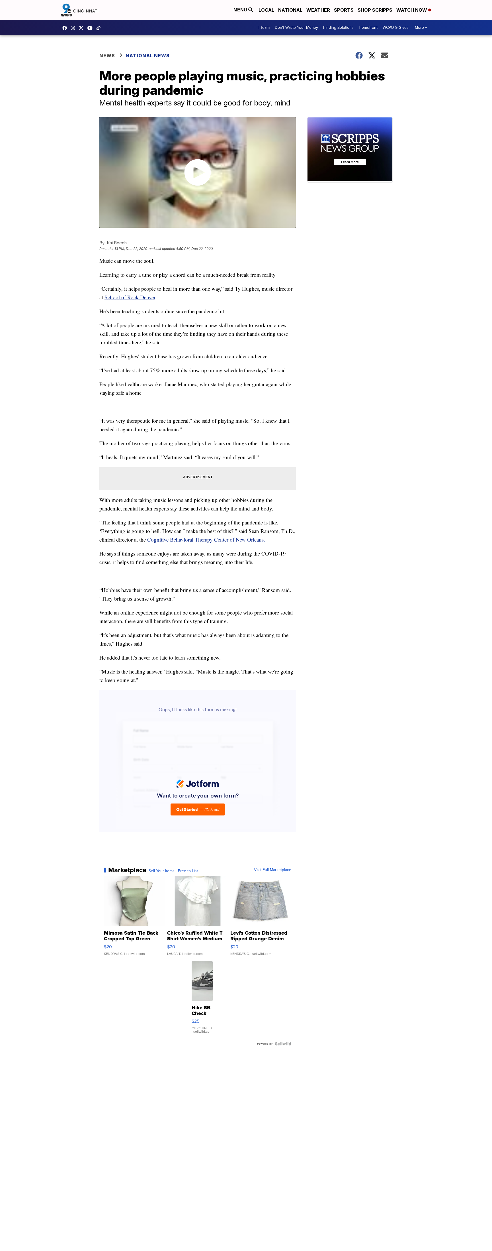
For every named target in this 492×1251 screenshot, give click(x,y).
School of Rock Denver (129, 297)
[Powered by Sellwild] (283, 1044)
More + (421, 27)
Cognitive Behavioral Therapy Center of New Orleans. (206, 539)
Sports (344, 10)
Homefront (368, 27)
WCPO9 (66, 28)
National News (148, 55)
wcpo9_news (74, 28)
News (107, 55)
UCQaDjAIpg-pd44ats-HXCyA (91, 28)
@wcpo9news (100, 28)
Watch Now (412, 10)
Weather (318, 10)
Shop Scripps (375, 10)
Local (266, 10)
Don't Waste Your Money (296, 27)
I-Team (264, 27)
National (290, 10)
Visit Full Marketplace (272, 870)
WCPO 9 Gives (396, 27)
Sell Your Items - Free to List (173, 871)
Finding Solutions (338, 27)
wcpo (82, 28)
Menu (240, 9)
